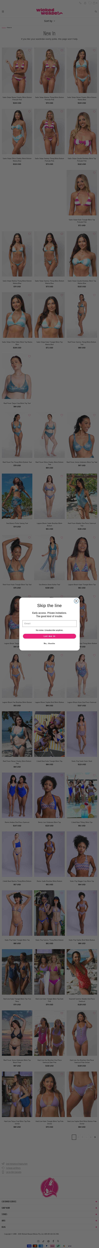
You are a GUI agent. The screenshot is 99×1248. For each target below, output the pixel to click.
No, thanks (49, 643)
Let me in (49, 636)
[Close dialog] (76, 601)
